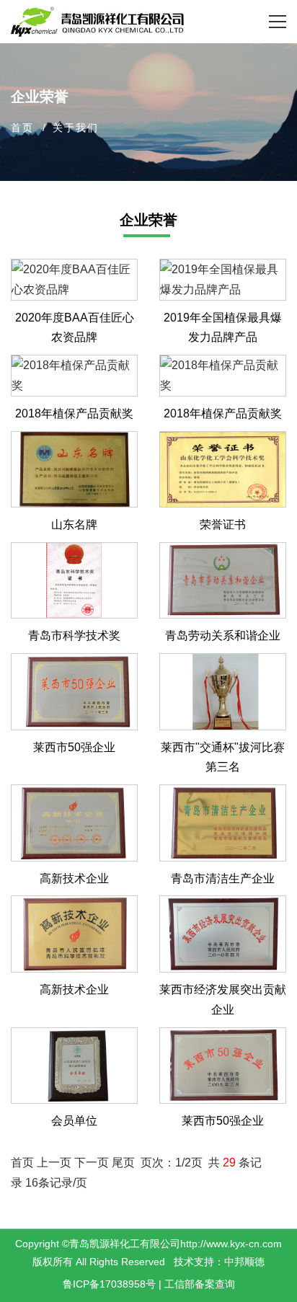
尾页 (125, 1162)
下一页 (91, 1162)
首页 (22, 127)
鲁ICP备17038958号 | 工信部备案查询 (149, 1284)
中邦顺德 (244, 1261)
